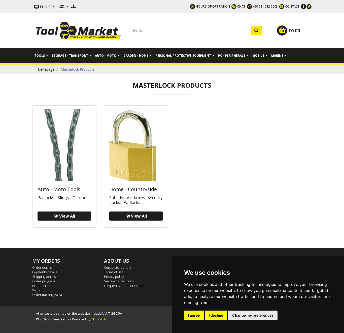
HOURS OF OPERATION (212, 6)
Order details (42, 267)
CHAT (240, 6)
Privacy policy (114, 276)
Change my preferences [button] (252, 315)
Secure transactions (119, 281)
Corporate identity (117, 267)
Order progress (43, 281)
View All (66, 216)
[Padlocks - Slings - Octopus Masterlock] (64, 144)
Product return (43, 285)
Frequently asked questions (124, 285)
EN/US (45, 6)
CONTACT (291, 6)
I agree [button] (194, 315)
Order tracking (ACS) (47, 294)
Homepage (45, 69)
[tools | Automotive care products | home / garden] (78, 30)
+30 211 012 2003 (265, 6)
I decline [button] (216, 315)
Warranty (38, 290)
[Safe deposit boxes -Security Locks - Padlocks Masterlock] (136, 144)
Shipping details (44, 276)
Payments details (44, 272)
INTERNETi (98, 319)
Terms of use (113, 272)
